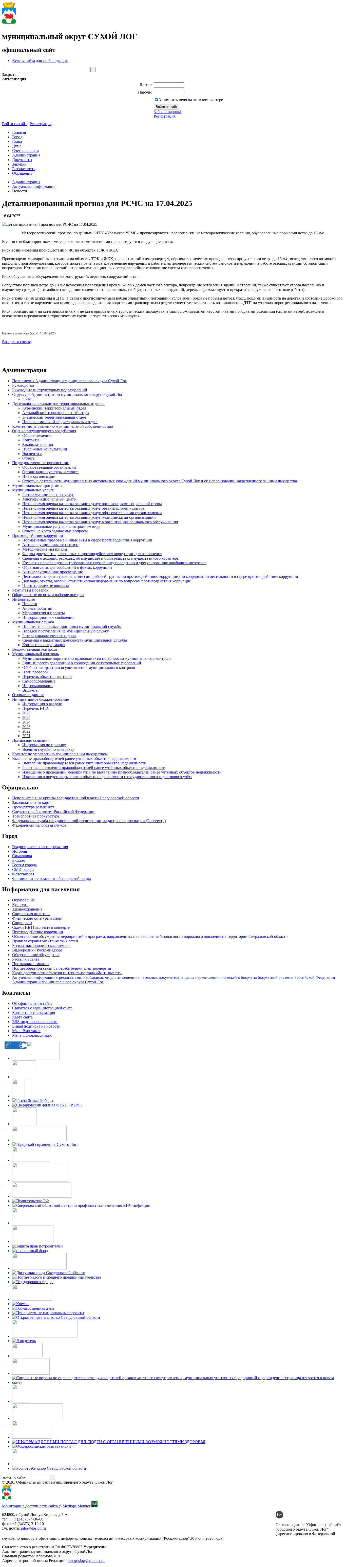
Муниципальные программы (37, 485)
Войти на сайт (14, 124)
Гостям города (24, 865)
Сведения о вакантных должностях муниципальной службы (74, 640)
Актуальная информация (33, 186)
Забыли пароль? (167, 111)
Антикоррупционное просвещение (52, 572)
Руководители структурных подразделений (49, 390)
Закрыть (9, 74)
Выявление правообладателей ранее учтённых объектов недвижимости (84, 763)
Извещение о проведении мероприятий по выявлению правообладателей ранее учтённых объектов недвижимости (122, 772)
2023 (26, 726)
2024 (26, 722)
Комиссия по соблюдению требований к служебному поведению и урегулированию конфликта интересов (114, 563)
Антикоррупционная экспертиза (50, 544)
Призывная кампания (30, 740)
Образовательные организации (49, 467)
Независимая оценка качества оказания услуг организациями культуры (83, 508)
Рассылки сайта (25, 959)
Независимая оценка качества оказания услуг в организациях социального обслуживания (100, 522)
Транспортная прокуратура (35, 816)
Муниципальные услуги (33, 490)
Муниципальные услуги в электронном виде (61, 526)
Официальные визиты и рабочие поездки (48, 595)
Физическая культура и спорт (37, 918)
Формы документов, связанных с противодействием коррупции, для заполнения (92, 554)
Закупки (19, 164)
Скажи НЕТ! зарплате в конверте (41, 927)
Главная (19, 132)
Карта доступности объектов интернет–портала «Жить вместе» (67, 973)
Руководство (23, 385)
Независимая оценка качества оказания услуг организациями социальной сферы (92, 504)
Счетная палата (25, 150)
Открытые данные (28, 695)
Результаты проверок (30, 590)
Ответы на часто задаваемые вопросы (55, 531)
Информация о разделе (42, 704)
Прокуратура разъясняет (33, 807)
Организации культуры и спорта (50, 472)
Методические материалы (44, 549)
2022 (26, 731)
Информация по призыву (44, 745)
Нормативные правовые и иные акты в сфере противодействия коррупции (87, 540)
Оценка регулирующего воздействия (44, 431)
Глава (17, 141)
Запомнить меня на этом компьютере (191, 100)
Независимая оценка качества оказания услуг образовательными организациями (92, 513)
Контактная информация (43, 645)
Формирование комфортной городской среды (51, 878)
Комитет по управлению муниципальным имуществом (60, 754)
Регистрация (165, 116)
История (19, 851)
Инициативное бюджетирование (40, 699)
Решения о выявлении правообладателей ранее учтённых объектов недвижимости (93, 767)
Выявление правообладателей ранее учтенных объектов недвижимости (74, 758)
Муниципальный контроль (35, 654)
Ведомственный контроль (34, 649)
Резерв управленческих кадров (49, 635)
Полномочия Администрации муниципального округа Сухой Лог (69, 381)
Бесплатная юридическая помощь (41, 945)
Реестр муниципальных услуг (48, 494)
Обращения (22, 173)
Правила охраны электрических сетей (45, 941)
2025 (26, 717)
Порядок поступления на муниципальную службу (65, 631)
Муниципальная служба (33, 622)
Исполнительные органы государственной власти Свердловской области (75, 798)
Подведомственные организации (40, 463)
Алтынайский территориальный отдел (55, 413)
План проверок (35, 672)
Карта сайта (22, 1017)
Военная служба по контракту (48, 749)
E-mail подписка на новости (36, 1026)
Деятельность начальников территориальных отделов (58, 403)
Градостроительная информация (40, 847)
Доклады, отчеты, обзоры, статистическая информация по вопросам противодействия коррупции (106, 581)
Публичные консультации (44, 449)
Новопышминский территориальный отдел (60, 422)
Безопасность (23, 169)
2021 (26, 736)
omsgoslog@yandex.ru (86, 1560)
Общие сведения (36, 435)
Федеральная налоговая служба (39, 825)
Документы (22, 159)
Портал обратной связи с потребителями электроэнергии (61, 968)
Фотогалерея (23, 874)
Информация (23, 599)
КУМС (28, 399)
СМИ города (23, 869)
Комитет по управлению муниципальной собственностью (62, 426)
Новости (29, 604)
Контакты (30, 440)
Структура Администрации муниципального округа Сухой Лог (67, 394)
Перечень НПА (35, 708)
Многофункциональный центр (49, 499)
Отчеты (28, 458)
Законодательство (37, 444)
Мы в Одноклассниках (32, 1035)
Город (17, 137)
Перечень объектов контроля (47, 676)
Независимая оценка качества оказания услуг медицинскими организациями (89, 517)
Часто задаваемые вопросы (45, 585)
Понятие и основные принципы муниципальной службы (72, 626)
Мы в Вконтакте (26, 1031)
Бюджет (19, 860)
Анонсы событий (37, 608)
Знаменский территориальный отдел (54, 417)
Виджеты (30, 690)
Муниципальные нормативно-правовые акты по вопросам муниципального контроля (96, 658)
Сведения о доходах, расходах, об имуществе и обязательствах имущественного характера (100, 558)
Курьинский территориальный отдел (54, 408)
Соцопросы (22, 923)
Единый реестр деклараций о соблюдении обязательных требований (81, 663)
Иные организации (38, 476)
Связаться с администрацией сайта (42, 1008)
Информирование (37, 686)
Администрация (26, 155)
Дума (16, 146)
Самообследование (38, 681)
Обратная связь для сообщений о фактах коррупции (67, 567)
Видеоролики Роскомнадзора (37, 950)
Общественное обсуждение (36, 954)
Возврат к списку (17, 341)
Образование (23, 900)
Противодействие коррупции (37, 535)
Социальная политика (31, 914)
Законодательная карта (31, 802)
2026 (26, 713)
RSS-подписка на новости (34, 1021)
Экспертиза (32, 453)
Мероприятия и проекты (43, 613)
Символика (22, 856)
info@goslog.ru (33, 1528)
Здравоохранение (27, 909)
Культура (20, 904)
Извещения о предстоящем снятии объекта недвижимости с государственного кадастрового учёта (107, 777)
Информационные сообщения (48, 617)
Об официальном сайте (32, 1003)
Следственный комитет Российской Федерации (53, 811)
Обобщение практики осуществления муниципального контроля (78, 667)
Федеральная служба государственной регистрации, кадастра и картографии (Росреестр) (89, 821)
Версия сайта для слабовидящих (40, 60)
